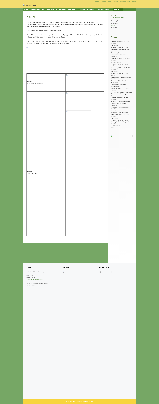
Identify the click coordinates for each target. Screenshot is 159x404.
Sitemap (134, 1)
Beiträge (104, 1)
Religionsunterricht (104, 9)
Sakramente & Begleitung (67, 9)
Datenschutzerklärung (125, 1)
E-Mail (113, 25)
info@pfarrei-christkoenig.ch (34, 279)
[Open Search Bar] (134, 9)
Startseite (97, 1)
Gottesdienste (52, 9)
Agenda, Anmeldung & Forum (34, 9)
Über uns (117, 9)
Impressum (115, 1)
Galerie (109, 1)
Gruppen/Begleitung (87, 9)
